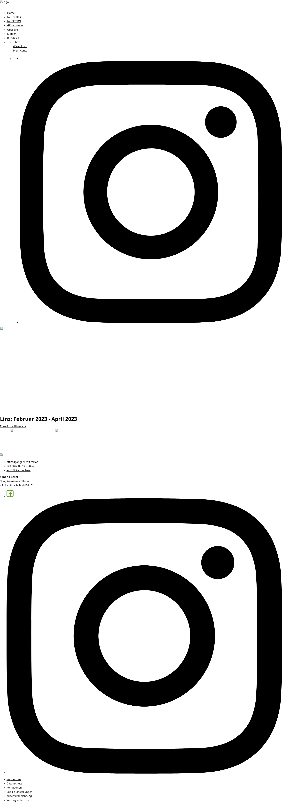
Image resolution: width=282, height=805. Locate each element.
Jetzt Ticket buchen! (19, 470)
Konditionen (14, 787)
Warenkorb (20, 46)
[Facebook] (23, 58)
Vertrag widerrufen (19, 800)
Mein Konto (20, 50)
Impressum (14, 779)
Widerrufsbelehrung (19, 796)
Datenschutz (14, 783)
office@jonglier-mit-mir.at (22, 462)
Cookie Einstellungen (19, 792)
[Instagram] (151, 322)
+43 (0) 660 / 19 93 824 (20, 466)
